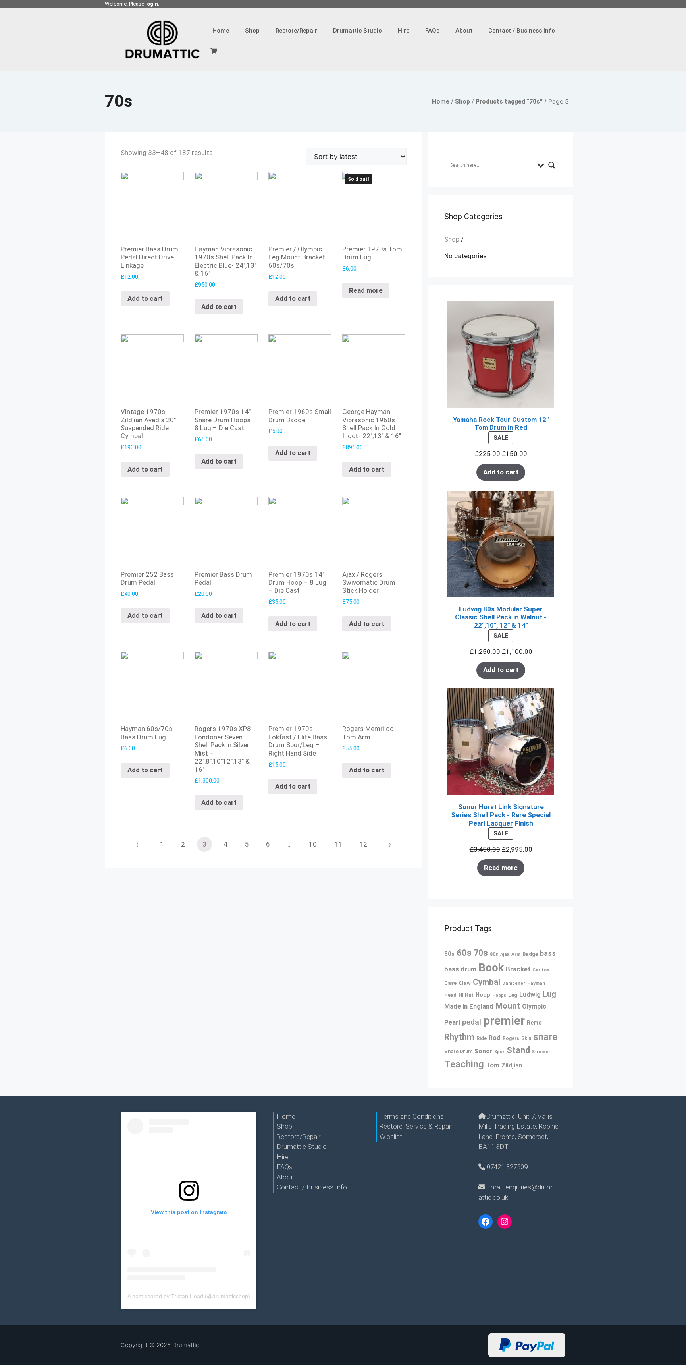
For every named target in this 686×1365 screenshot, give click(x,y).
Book (491, 967)
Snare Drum (458, 1051)
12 (363, 844)
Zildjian (511, 1065)
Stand (518, 1050)
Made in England (468, 1006)
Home (220, 30)
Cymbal (486, 982)
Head (450, 995)
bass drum (460, 969)
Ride (481, 1038)
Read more (366, 290)
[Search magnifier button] (551, 165)
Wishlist (391, 1137)
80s (494, 954)
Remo (534, 1022)
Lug (549, 994)
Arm (515, 954)
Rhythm (459, 1037)
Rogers (511, 1038)
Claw (465, 983)
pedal (471, 1022)
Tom (492, 1065)
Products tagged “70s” (509, 101)
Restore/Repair (296, 30)
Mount (507, 1006)
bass (548, 953)
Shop (252, 30)
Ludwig (530, 994)
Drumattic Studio (357, 30)
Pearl (452, 1022)
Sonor (483, 1051)
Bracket (518, 969)
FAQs (432, 30)
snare (545, 1036)
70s (481, 953)
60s (464, 952)
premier (504, 1020)
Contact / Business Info (521, 30)
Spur (499, 1051)
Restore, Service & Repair (416, 1126)
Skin (526, 1038)
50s (449, 953)
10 (313, 844)
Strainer (541, 1051)
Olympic (534, 1006)
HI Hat (466, 995)
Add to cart (145, 298)
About (463, 30)
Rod (495, 1038)
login (151, 4)
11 (338, 844)
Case (450, 983)
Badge (530, 954)
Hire (403, 30)
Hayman (536, 983)
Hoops (499, 995)
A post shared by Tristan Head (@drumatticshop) (188, 1296)
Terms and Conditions (412, 1116)
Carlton (540, 970)
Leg (512, 995)
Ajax (504, 954)
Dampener (513, 983)
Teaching (464, 1064)
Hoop (483, 995)
